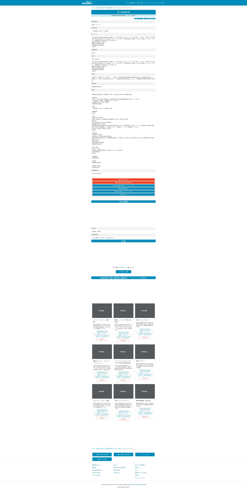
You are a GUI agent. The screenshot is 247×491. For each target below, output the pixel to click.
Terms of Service (139, 484)
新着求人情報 (140, 2)
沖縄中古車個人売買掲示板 (102, 454)
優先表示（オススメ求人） (141, 472)
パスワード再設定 (96, 475)
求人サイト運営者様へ (140, 465)
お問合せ (163, 2)
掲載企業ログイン (96, 465)
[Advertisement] (123, 215)
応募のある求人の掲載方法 (120, 467)
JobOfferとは (151, 2)
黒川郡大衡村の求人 (124, 188)
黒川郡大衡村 (152, 18)
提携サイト (137, 467)
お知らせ (157, 2)
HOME (126, 2)
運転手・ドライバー (138, 18)
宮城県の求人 (124, 194)
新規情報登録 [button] (132, 2)
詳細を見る (102, 339)
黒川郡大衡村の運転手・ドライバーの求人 (124, 185)
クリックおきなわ (145, 454)
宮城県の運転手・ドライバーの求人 (124, 191)
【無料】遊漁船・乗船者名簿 (123, 454)
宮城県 (98, 331)
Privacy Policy (129, 484)
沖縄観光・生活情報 (102, 459)
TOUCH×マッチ (103, 238)
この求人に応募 (124, 179)
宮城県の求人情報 (99, 7)
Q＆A (136, 470)
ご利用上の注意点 (96, 472)
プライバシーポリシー (140, 477)
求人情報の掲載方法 (96, 470)
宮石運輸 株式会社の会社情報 (124, 182)
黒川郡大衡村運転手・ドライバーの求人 (113, 7)
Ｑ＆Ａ (145, 2)
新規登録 (94, 467)
